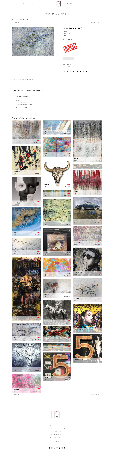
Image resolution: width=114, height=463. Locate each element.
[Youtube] (59, 448)
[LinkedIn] (54, 448)
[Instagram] (64, 448)
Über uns (17, 3)
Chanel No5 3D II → (96, 22)
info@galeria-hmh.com (57, 437)
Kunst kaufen (15, 19)
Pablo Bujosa (71, 39)
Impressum (52, 441)
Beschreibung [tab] (18, 90)
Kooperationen (45, 3)
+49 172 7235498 (57, 434)
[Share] (64, 71)
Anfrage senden (68, 58)
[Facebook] (49, 448)
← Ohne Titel (15, 22)
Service (76, 3)
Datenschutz (60, 441)
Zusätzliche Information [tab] (35, 90)
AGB (56, 441)
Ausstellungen (85, 3)
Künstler (25, 3)
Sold (21, 19)
